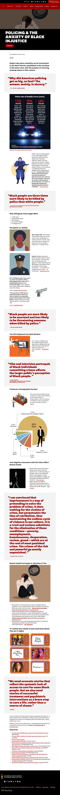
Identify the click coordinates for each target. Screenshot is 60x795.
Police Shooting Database (19, 752)
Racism (11, 57)
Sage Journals (40, 480)
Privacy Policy (45, 787)
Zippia (32, 404)
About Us (9, 6)
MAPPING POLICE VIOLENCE (16, 206)
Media (31, 6)
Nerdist (12, 709)
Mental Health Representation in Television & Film (25, 757)
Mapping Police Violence (26, 150)
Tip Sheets (18, 6)
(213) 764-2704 (14, 727)
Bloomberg (12, 150)
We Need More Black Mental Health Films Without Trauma (27, 762)
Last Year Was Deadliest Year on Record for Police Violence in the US (30, 733)
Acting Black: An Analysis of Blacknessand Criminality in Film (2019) (20, 381)
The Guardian (18, 150)
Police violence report (16, 327)
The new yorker (21, 88)
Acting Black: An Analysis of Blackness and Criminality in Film (28, 748)
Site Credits (52, 787)
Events (47, 6)
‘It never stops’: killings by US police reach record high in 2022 (28, 736)
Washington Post (44, 271)
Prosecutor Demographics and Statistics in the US (25, 751)
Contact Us (54, 6)
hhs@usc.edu (39, 725)
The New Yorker (44, 187)
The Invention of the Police (19, 741)
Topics (25, 6)
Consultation (39, 6)
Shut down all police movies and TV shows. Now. (25, 746)
